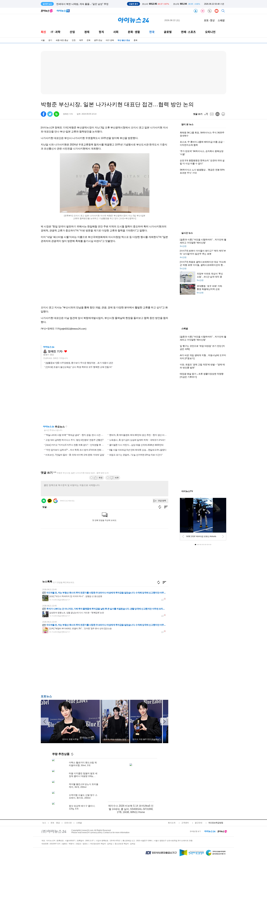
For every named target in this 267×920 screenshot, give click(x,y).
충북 (135, 40)
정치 (101, 32)
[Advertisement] (72, 666)
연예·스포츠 (188, 32)
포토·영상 (209, 20)
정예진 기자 (55, 351)
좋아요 (65, 351)
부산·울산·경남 (124, 40)
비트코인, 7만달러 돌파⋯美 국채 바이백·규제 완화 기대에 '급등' (74, 454)
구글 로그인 (55, 500)
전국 (152, 32)
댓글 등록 (162, 501)
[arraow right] (164, 721)
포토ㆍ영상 (55, 823)
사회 (116, 32)
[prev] (183, 536)
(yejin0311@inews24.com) (73, 328)
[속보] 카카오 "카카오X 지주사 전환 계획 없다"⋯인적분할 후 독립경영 (77, 444)
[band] (56, 114)
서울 (43, 40)
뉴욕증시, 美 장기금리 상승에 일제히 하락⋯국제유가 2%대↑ (137, 439)
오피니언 (210, 32)
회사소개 (171, 823)
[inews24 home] (54, 831)
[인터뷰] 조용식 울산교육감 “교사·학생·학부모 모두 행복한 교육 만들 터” (79, 367)
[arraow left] (45, 721)
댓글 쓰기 (197, 114)
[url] (217, 114)
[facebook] (43, 114)
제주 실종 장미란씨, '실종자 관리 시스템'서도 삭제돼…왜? (86, 4)
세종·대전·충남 (62, 40)
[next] (223, 536)
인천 (74, 40)
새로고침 (66, 426)
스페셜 (221, 20)
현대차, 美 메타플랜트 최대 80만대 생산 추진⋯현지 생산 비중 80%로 (141, 434)
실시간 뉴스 (187, 233)
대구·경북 (110, 40)
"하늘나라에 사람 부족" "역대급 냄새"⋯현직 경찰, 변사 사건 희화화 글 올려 (80, 434)
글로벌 (168, 32)
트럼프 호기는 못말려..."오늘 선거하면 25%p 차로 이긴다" (136, 454)
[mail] (212, 114)
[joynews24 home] (222, 831)
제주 (81, 40)
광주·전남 (98, 40)
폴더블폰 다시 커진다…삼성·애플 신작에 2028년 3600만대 (136, 444)
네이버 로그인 (43, 500)
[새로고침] (158, 582)
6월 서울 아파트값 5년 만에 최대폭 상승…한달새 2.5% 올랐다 (137, 449)
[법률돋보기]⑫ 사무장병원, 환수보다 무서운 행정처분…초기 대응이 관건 (79, 363)
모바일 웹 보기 (195, 831)
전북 (88, 40)
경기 (50, 40)
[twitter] (50, 114)
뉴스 (44, 823)
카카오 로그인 (49, 500)
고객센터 (185, 823)
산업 (72, 32)
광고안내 (198, 823)
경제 (86, 32)
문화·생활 (134, 32)
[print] (223, 114)
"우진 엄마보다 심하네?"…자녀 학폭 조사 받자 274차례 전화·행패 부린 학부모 (81, 449)
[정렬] (164, 582)
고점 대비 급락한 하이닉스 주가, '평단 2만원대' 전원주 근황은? (74, 439)
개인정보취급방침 (215, 823)
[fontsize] (206, 114)
